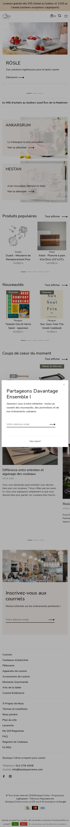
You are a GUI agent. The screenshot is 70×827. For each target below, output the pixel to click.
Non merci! (35, 441)
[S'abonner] (51, 424)
